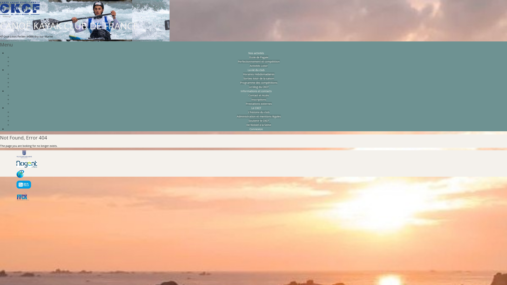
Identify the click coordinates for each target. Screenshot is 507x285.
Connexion (256, 129)
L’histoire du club (258, 112)
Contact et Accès (259, 95)
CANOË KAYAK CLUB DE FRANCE (69, 25)
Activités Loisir (259, 66)
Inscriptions (258, 99)
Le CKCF (256, 108)
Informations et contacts (256, 91)
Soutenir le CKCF (259, 120)
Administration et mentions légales (259, 116)
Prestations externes (259, 104)
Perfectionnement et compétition (259, 61)
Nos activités (256, 53)
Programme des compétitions (258, 82)
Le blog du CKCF (259, 87)
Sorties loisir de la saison (258, 78)
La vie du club (256, 70)
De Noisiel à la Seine (259, 125)
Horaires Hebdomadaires (258, 74)
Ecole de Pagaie (258, 57)
